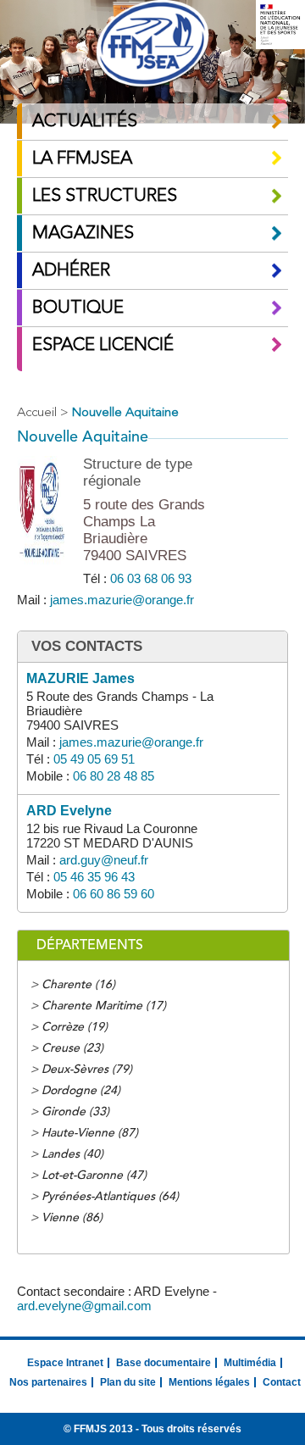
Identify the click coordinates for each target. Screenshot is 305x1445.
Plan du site (128, 1382)
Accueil (37, 413)
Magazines (83, 233)
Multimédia (250, 1363)
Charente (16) (78, 985)
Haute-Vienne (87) (90, 1133)
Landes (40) (72, 1154)
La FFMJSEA (82, 159)
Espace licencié (103, 345)
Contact (282, 1382)
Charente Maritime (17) (104, 1006)
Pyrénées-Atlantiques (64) (110, 1197)
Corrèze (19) (75, 1027)
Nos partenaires (48, 1382)
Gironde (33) (75, 1112)
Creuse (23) (72, 1048)
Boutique (78, 308)
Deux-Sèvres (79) (87, 1069)
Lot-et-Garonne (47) (94, 1175)
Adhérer (71, 271)
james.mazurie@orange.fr (122, 599)
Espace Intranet (65, 1363)
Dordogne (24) (81, 1091)
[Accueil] (152, 45)
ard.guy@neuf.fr (103, 860)
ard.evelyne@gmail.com (84, 1305)
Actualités (84, 122)
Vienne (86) (72, 1218)
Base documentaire (163, 1363)
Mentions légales (209, 1382)
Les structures (104, 196)
